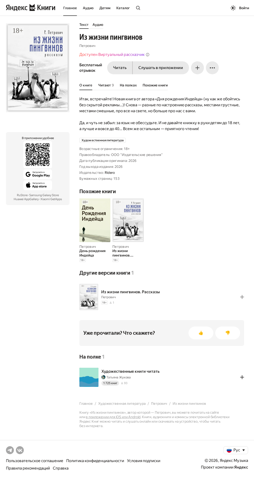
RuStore (22, 195)
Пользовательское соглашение (34, 460)
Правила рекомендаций (28, 468)
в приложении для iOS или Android (113, 417)
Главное (70, 8)
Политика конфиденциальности (95, 460)
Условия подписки (143, 460)
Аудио (88, 8)
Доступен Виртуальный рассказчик (112, 54)
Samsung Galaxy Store (44, 195)
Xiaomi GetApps (51, 199)
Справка (60, 468)
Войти (244, 8)
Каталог (123, 8)
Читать (120, 67)
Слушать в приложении (160, 67)
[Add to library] (242, 297)
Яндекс (241, 467)
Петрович (87, 46)
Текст (84, 25)
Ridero (110, 173)
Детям (104, 8)
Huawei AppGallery (26, 199)
